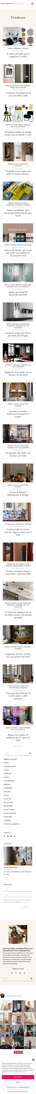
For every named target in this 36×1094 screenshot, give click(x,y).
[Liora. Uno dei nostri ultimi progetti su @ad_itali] (30, 1006)
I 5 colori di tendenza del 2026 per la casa (17, 872)
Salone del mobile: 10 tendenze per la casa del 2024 (18, 737)
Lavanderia (8, 788)
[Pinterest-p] (8, 836)
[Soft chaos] (6, 1031)
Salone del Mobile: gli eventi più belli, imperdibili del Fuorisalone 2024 (18, 253)
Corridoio (7, 773)
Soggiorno (17, 48)
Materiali (27, 86)
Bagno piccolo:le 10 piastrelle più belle (18, 293)
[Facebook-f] (14, 836)
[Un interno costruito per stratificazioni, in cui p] (30, 1031)
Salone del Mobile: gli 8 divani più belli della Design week (18, 213)
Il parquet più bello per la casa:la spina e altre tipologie (18, 695)
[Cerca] (30, 753)
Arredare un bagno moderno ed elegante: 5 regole (18, 414)
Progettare (14, 87)
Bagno (7, 285)
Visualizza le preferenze (18, 1087)
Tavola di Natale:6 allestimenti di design (18, 493)
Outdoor (7, 799)
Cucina (12, 524)
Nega (18, 1082)
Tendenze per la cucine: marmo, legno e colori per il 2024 (18, 532)
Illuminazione (24, 324)
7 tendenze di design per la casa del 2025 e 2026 (18, 94)
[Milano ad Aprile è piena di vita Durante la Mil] (18, 1031)
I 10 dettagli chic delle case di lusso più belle (18, 454)
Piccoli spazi (8, 802)
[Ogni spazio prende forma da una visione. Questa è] (6, 1006)
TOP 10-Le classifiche (18, 127)
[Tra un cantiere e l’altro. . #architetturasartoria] (30, 1043)
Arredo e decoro (11, 86)
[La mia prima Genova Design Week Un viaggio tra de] (18, 1006)
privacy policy (24, 902)
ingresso (7, 784)
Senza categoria (10, 813)
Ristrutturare (18, 566)
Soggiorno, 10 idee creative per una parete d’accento (18, 655)
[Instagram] (4, 836)
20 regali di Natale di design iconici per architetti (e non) (18, 133)
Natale (20, 125)
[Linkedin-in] (11, 836)
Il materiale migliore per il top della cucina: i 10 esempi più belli (18, 614)
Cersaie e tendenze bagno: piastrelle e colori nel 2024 (18, 572)
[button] (33, 1060)
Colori (10, 48)
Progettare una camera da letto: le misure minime (18, 172)
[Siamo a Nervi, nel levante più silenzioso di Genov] (6, 1019)
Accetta (18, 1077)
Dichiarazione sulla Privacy (21, 1091)
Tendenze (25, 48)
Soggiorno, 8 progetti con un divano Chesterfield (18, 373)
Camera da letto (13, 164)
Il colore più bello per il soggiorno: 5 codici (18, 55)
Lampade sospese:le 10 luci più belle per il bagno (18, 334)
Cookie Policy (10, 1091)
